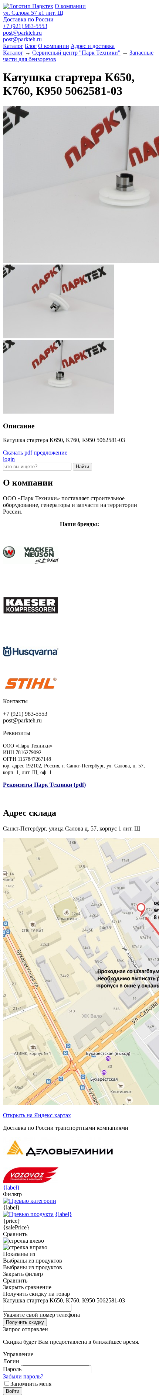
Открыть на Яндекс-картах (37, 1115)
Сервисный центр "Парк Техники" (76, 52)
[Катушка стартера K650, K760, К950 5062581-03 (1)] (58, 336)
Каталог (13, 46)
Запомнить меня (30, 1384)
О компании (70, 6)
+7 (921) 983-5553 (25, 26)
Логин (11, 1361)
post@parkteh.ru (22, 33)
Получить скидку (25, 1322)
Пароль (12, 1369)
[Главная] (28, 6)
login (9, 459)
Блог (31, 46)
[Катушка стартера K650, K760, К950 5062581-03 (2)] (58, 411)
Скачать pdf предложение (35, 452)
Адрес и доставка (93, 46)
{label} (11, 1187)
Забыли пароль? (23, 1376)
